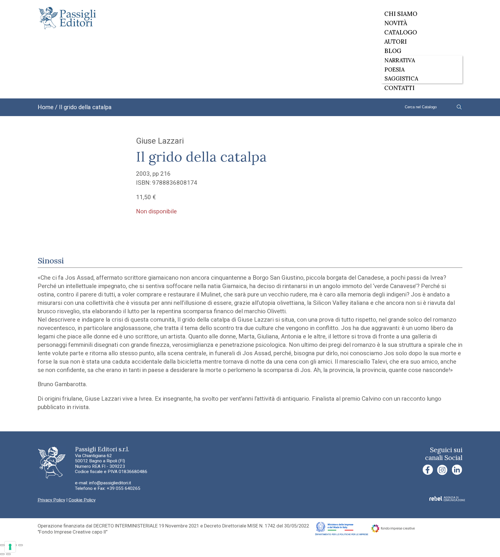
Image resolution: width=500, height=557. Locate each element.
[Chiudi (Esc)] (20, 545)
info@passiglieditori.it (110, 482)
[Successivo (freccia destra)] (8, 554)
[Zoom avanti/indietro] (2, 545)
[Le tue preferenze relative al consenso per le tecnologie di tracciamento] (10, 546)
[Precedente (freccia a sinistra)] (2, 554)
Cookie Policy (82, 500)
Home (46, 107)
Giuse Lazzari (160, 141)
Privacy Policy (51, 500)
